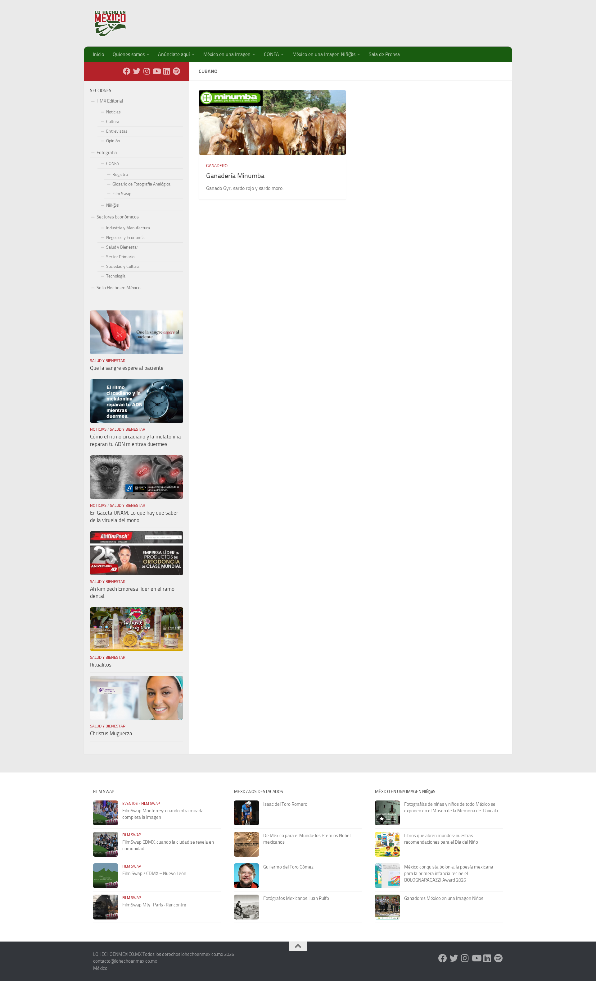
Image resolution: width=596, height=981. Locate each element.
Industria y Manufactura (128, 228)
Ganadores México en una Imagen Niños (443, 898)
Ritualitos (100, 665)
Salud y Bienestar (122, 247)
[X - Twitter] (136, 71)
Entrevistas (117, 131)
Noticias (113, 112)
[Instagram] (146, 71)
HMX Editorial (110, 101)
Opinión (113, 141)
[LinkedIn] (166, 71)
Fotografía (107, 152)
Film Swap (121, 193)
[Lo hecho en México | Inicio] (115, 23)
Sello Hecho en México (119, 288)
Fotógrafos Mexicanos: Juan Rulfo (296, 898)
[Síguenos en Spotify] (176, 71)
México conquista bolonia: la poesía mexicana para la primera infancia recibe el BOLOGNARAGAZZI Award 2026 (448, 873)
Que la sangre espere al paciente (127, 368)
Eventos (130, 803)
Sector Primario (120, 256)
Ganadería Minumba (235, 176)
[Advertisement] (390, 20)
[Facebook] (126, 71)
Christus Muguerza (111, 733)
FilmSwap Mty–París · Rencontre (154, 905)
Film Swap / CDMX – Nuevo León (154, 873)
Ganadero (217, 165)
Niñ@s (112, 205)
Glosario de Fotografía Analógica (141, 184)
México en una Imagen (227, 54)
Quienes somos (129, 54)
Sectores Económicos (118, 217)
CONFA (271, 54)
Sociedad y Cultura (122, 266)
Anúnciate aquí (174, 54)
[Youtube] (156, 71)
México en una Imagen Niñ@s (323, 54)
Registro (120, 174)
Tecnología (115, 276)
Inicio (98, 54)
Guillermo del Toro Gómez (288, 867)
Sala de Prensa (384, 54)
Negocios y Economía (125, 237)
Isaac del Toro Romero (285, 804)
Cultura (112, 121)
